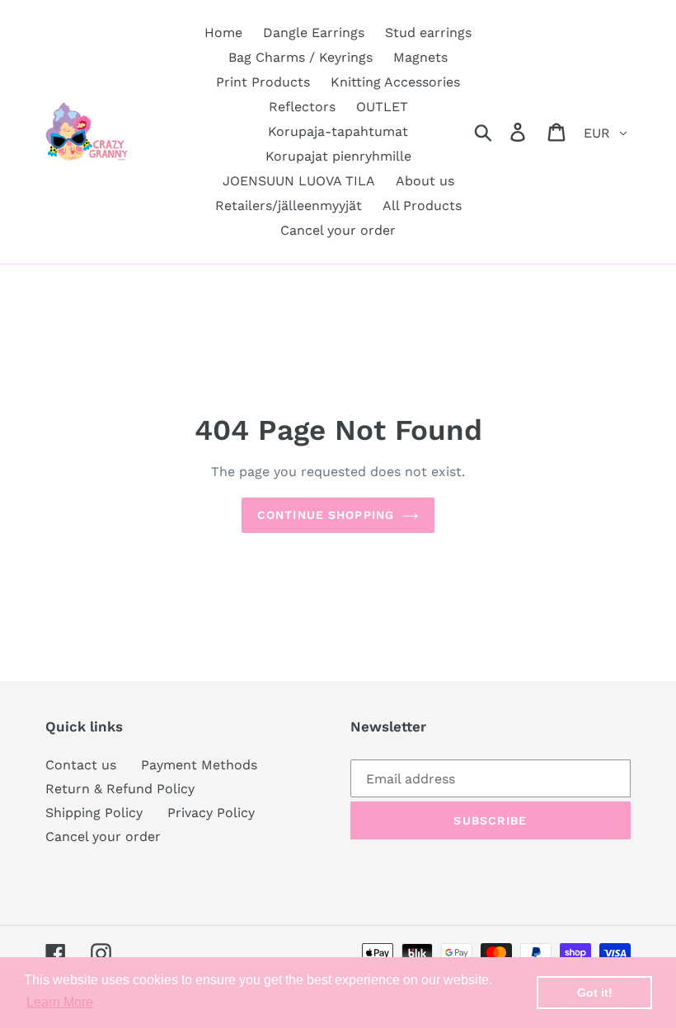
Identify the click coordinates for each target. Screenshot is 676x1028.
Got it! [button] (595, 992)
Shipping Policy (94, 812)
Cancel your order (103, 836)
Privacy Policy (211, 812)
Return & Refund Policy (120, 789)
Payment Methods (199, 765)
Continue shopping (325, 514)
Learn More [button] (59, 1002)
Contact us (80, 765)
